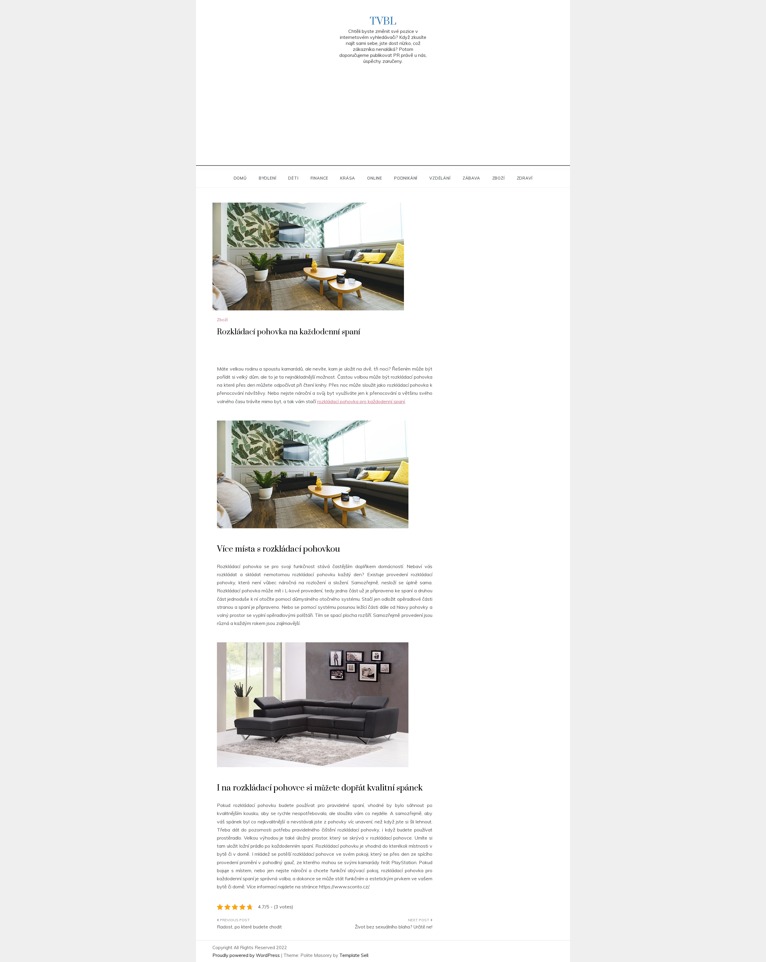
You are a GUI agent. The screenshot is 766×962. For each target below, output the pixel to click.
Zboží (498, 178)
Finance (320, 178)
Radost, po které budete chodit (249, 927)
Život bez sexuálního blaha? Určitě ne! (393, 927)
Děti (293, 178)
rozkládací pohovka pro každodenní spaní (361, 401)
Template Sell (353, 955)
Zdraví (525, 178)
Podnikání (405, 178)
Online (374, 178)
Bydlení (267, 178)
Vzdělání (439, 178)
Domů (240, 178)
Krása (347, 178)
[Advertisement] (383, 124)
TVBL (383, 21)
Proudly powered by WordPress (246, 955)
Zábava (471, 178)
